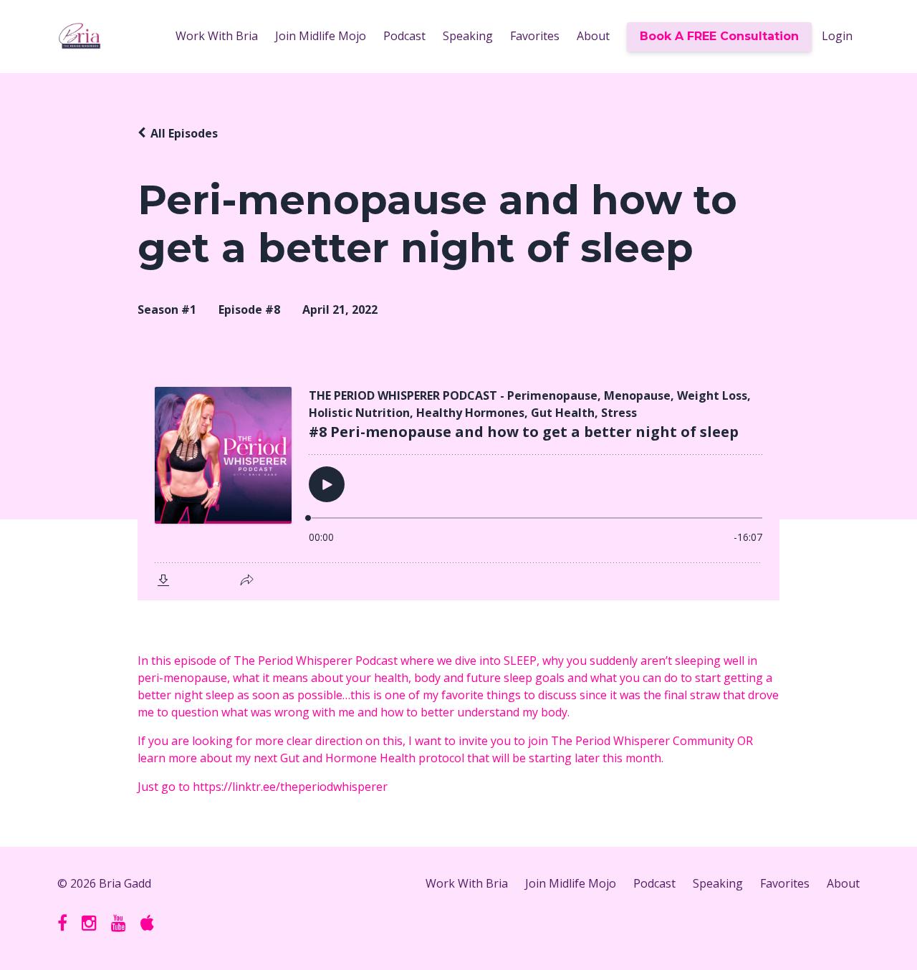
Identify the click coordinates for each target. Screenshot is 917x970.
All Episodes (184, 133)
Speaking (468, 36)
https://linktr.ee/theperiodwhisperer (290, 786)
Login (837, 36)
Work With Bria (217, 36)
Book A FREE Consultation (719, 36)
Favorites (535, 36)
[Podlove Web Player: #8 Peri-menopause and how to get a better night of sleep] (458, 485)
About (593, 36)
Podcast (404, 36)
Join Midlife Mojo (320, 36)
